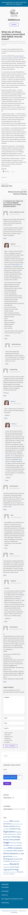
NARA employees (15, 848)
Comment (7, 697)
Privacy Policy (5, 902)
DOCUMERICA (18, 832)
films (16, 834)
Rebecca (13, 401)
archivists (7, 824)
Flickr (19, 834)
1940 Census (6, 821)
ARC (6, 177)
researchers (6, 867)
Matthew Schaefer (14, 41)
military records (14, 845)
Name (6, 718)
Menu (15, 24)
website (17, 596)
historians (13, 842)
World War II (12, 874)
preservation (18, 859)
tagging (6, 869)
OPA (19, 853)
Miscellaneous (13, 43)
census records (15, 824)
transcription (6, 872)
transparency (12, 872)
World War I (6, 874)
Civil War (18, 826)
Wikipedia (20, 872)
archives (16, 821)
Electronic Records (9, 834)
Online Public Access (15, 851)
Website (6, 728)
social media (14, 867)
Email (6, 723)
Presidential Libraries (9, 861)
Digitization (9, 831)
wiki (16, 872)
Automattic (14, 912)
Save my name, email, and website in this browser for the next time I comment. (9, 737)
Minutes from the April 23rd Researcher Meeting (17, 192)
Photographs (8, 859)
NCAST (5, 850)
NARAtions (14, 19)
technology (14, 870)
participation (15, 856)
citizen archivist (9, 826)
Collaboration (6, 828)
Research (3, 44)
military (6, 845)
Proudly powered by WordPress (9, 910)
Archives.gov (5, 891)
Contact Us (4, 895)
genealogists (7, 837)
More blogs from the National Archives (12, 899)
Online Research (22, 43)
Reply (4, 238)
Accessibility (5, 887)
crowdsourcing (14, 829)
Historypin (19, 842)
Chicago (20, 824)
